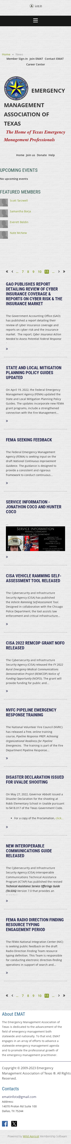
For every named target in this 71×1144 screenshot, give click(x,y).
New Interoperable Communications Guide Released (29, 851)
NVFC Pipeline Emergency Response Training (31, 712)
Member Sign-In (17, 59)
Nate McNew (18, 233)
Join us (30, 155)
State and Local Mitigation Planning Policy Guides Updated (33, 372)
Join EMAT (36, 59)
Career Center (35, 64)
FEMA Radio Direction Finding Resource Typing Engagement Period (35, 924)
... (17, 272)
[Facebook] (5, 1124)
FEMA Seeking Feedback (29, 439)
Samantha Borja (20, 211)
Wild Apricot (31, 1136)
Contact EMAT (54, 59)
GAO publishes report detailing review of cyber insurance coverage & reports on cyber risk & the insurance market (34, 294)
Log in (38, 5)
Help (52, 155)
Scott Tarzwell (19, 200)
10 (39, 272)
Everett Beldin (19, 222)
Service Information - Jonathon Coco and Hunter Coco (33, 507)
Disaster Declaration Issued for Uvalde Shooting (35, 780)
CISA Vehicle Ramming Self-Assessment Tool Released (33, 578)
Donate (42, 155)
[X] (14, 1124)
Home (6, 54)
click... (60, 818)
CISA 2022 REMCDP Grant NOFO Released (35, 645)
